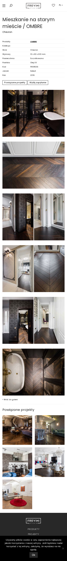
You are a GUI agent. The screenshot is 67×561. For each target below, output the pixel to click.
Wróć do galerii (10, 399)
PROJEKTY (33, 534)
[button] (3, 6)
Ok (33, 554)
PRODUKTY (34, 529)
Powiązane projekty (14, 82)
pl (60, 5)
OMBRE (33, 41)
